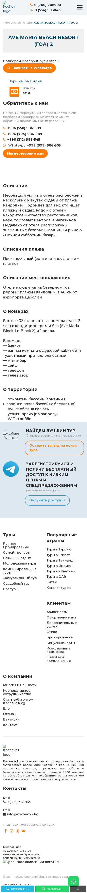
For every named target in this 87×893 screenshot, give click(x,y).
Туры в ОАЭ (56, 577)
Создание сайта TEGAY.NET (17, 885)
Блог (7, 708)
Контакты (11, 725)
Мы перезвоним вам (25, 153)
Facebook (5, 831)
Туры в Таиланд (60, 560)
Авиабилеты (57, 612)
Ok (17, 831)
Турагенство (12, 22)
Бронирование (60, 637)
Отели (27, 22)
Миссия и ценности (20, 685)
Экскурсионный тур (20, 578)
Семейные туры (16, 552)
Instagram (11, 831)
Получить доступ (45, 500)
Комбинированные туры (19, 571)
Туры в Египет (58, 555)
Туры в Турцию (59, 549)
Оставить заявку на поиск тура (53, 448)
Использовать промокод (58, 650)
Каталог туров (59, 588)
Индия (36, 81)
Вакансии (11, 719)
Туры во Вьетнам (61, 571)
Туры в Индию (59, 566)
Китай (52, 582)
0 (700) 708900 (47, 5)
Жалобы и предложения (59, 659)
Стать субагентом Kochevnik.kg (18, 701)
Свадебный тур (16, 583)
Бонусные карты (61, 643)
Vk (23, 831)
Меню (80, 7)
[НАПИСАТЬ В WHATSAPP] (73, 881)
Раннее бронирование (16, 545)
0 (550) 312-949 (18, 802)
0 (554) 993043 (47, 10)
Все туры (10, 589)
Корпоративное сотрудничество (17, 692)
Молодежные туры (19, 563)
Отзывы (9, 714)
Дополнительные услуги (62, 624)
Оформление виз (61, 617)
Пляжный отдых (17, 558)
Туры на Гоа (19, 81)
